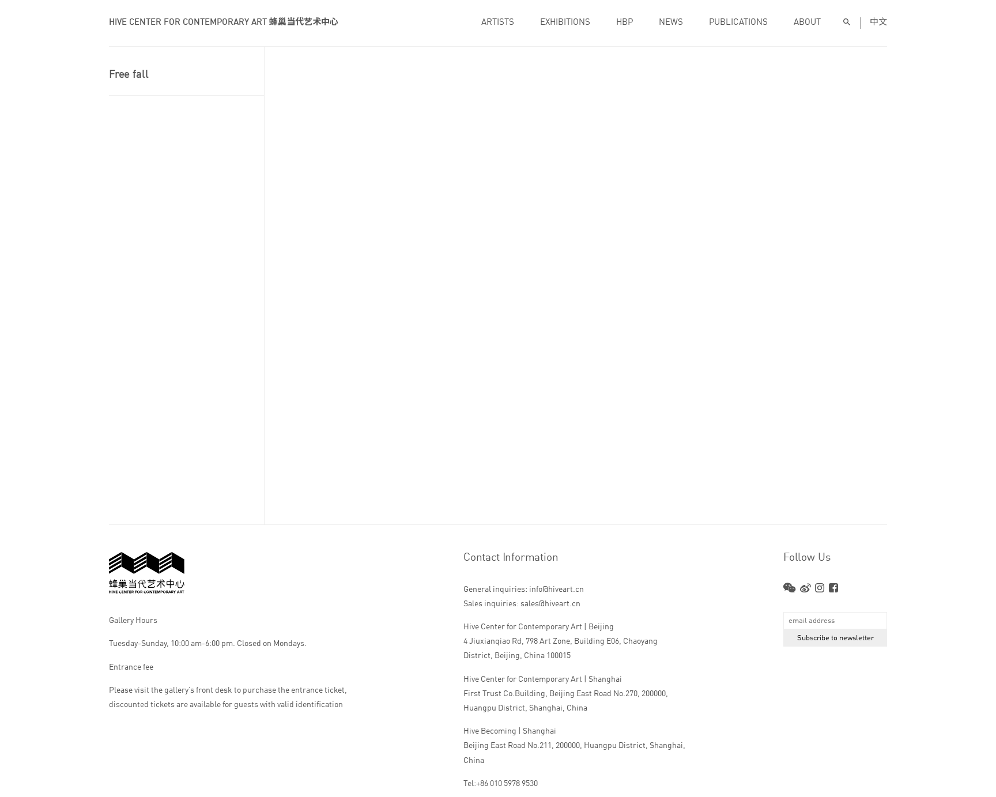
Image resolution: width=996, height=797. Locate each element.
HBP (624, 22)
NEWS (671, 22)
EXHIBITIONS (565, 22)
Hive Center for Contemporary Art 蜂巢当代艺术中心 (223, 22)
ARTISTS (497, 22)
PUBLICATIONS (738, 22)
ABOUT (807, 22)
